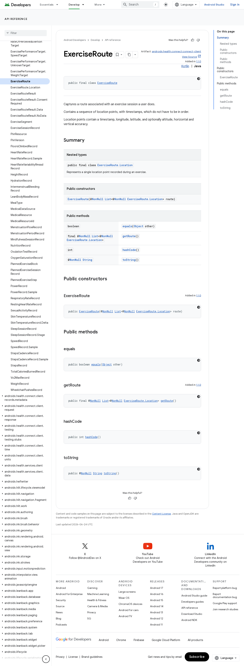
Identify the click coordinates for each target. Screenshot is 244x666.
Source (60, 606)
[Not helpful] (198, 40)
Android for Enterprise (69, 594)
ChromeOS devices (130, 604)
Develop (74, 4)
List (108, 199)
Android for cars (128, 610)
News (59, 612)
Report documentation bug (225, 595)
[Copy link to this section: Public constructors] (111, 279)
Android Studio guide (194, 595)
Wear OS (124, 598)
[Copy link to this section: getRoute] (84, 385)
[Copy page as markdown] (129, 54)
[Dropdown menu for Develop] (85, 4)
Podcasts (61, 624)
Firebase (139, 640)
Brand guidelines (92, 656)
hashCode (129, 250)
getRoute (129, 236)
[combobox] (140, 4)
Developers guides (192, 601)
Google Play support (225, 603)
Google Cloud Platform (166, 640)
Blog (58, 618)
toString (129, 260)
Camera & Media (97, 606)
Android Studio (214, 4)
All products (195, 640)
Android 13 (156, 612)
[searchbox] (26, 33)
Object (138, 226)
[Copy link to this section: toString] (82, 458)
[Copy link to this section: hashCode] (85, 421)
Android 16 (156, 594)
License (73, 656)
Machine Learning (98, 594)
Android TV (125, 616)
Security (61, 600)
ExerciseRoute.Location (115, 165)
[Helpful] (192, 40)
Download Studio (191, 614)
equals (127, 226)
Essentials (47, 4)
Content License (161, 513)
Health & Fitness (96, 600)
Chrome (121, 640)
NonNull (97, 199)
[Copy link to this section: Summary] (88, 140)
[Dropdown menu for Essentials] (59, 4)
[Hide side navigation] (46, 659)
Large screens (127, 591)
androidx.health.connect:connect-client (176, 51)
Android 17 (156, 588)
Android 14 (156, 606)
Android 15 (156, 600)
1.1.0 (198, 61)
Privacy (91, 612)
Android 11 (156, 624)
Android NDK (189, 620)
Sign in (234, 4)
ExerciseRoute (107, 83)
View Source (189, 56)
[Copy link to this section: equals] (79, 349)
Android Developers (75, 40)
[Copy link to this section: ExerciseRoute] (93, 296)
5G (89, 618)
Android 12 (156, 618)
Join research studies (225, 609)
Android (61, 588)
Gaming (92, 588)
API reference (16, 19)
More (98, 4)
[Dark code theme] (198, 78)
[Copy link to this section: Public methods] (101, 332)
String (87, 260)
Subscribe (197, 657)
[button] (25, 398)
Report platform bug (225, 588)
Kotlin (185, 66)
